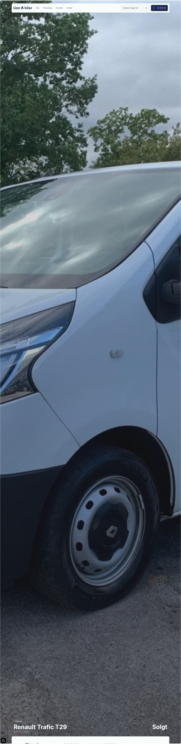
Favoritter (59, 8)
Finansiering (47, 8)
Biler (37, 8)
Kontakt (69, 8)
